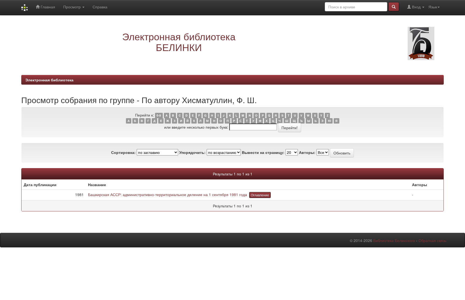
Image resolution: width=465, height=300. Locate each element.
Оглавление (260, 195)
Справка (100, 6)
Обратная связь (432, 240)
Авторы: (307, 152)
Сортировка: (123, 152)
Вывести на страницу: (263, 152)
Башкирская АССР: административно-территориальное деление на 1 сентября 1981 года (167, 194)
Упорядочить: (192, 152)
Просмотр (72, 6)
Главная (47, 6)
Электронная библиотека (49, 79)
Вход (416, 6)
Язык (432, 6)
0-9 (159, 115)
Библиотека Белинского (394, 240)
